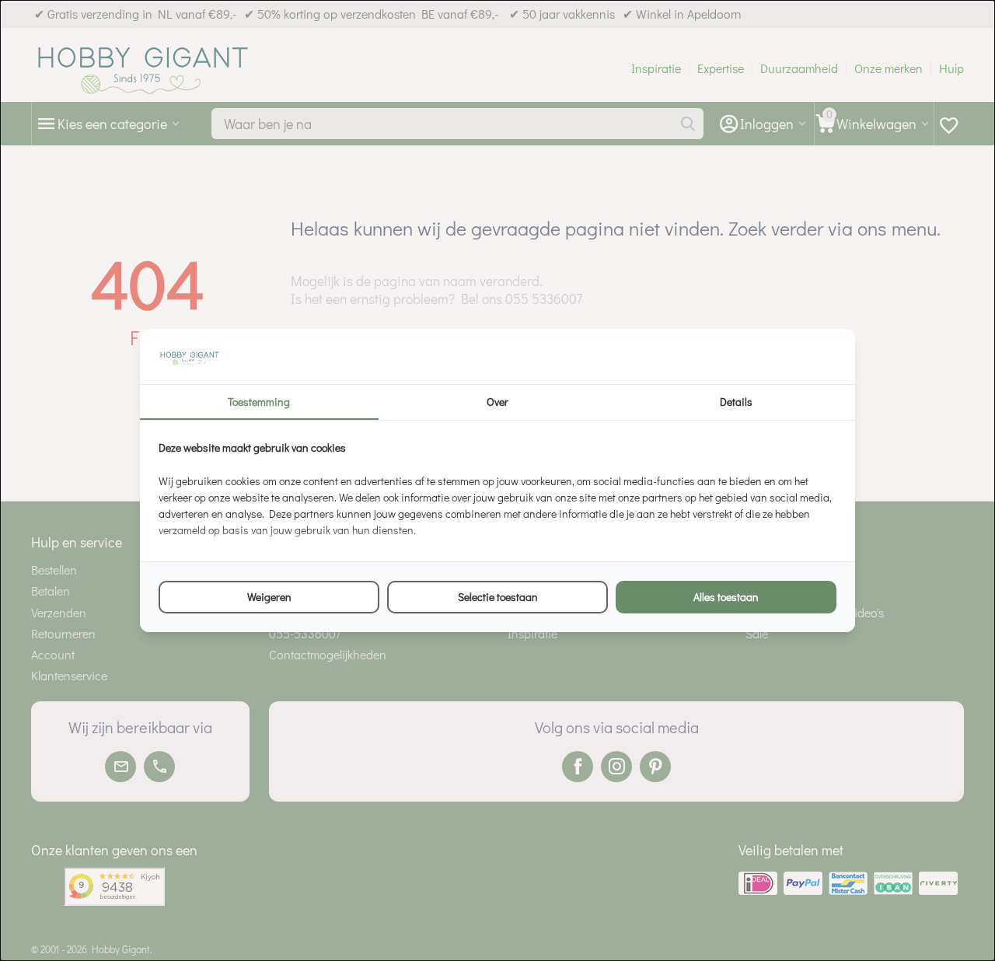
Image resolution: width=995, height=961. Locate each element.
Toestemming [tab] (259, 401)
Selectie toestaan (498, 596)
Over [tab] (497, 401)
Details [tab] (736, 401)
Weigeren (269, 596)
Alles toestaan (726, 596)
